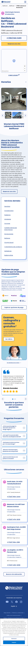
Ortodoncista (8, 211)
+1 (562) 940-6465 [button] (14, 38)
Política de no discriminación (13, 615)
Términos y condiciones (17, 612)
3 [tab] (15, 399)
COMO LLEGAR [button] (13, 75)
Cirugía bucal (8, 242)
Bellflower (11, 6)
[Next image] (25, 115)
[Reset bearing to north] (25, 70)
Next (25, 399)
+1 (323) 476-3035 (13, 519)
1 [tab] (12, 399)
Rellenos (7, 238)
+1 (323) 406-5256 (13, 565)
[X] (12, 602)
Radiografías (8, 255)
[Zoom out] (25, 68)
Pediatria (7, 215)
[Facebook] (16, 602)
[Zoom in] (25, 66)
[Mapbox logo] (5, 71)
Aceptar (14, 642)
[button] (14, 82)
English (13, 606)
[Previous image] (2, 115)
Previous (3, 399)
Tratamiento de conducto (13, 247)
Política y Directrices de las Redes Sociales (13, 618)
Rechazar (14, 638)
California (4, 6)
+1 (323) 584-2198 (13, 542)
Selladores (8, 251)
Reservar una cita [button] (14, 44)
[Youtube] (7, 602)
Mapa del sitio (7, 612)
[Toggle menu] (25, 1)
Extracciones (8, 234)
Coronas (7, 223)
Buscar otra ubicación (14, 574)
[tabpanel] (14, 381)
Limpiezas (7, 219)
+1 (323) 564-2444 (13, 497)
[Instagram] (21, 602)
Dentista (7, 206)
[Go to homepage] (6, 2)
